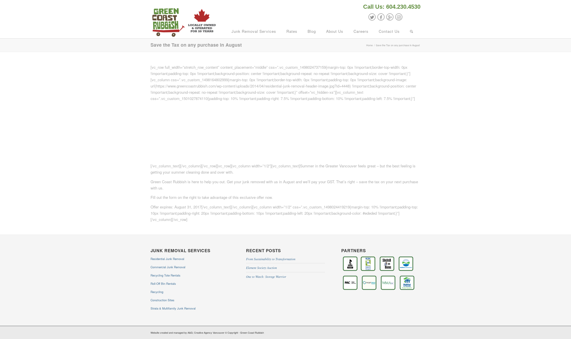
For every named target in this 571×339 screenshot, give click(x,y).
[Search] (411, 31)
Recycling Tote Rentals (165, 275)
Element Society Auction (261, 268)
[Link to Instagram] (398, 17)
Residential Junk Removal (167, 259)
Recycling (157, 292)
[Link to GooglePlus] (389, 17)
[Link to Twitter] (372, 17)
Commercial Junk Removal (168, 267)
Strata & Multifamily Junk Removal (173, 308)
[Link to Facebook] (381, 17)
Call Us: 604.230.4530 (391, 6)
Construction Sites (162, 300)
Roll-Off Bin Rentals (163, 283)
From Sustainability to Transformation (270, 259)
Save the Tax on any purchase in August (196, 45)
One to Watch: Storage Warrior (266, 277)
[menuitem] (390, 7)
